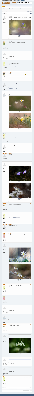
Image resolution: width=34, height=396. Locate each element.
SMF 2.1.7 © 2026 (3, 394)
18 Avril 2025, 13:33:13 (10, 284)
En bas (3, 13)
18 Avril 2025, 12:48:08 (11, 243)
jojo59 (16, 8)
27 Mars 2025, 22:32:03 (10, 153)
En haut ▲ (31, 394)
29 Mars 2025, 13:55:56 (10, 203)
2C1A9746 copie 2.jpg (20, 262)
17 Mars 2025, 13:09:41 (10, 72)
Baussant (15, 8)
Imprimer (31, 13)
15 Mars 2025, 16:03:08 (10, 40)
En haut (3, 387)
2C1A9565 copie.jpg (20, 181)
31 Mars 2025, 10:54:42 (10, 224)
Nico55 (12, 8)
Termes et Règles (28, 394)
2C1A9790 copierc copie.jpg (20, 279)
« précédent (28, 11)
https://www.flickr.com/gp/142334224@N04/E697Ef (13, 88)
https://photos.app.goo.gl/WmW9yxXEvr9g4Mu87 (16, 66)
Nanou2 (4, 15)
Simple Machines (6, 394)
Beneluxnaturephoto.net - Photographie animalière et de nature (9, 3)
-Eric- (13, 8)
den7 (4, 233)
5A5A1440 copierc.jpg (20, 35)
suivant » (30, 11)
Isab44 (4, 82)
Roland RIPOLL (5, 153)
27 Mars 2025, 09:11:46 (10, 132)
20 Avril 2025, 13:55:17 (10, 324)
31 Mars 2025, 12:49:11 (10, 233)
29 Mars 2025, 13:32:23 (11, 162)
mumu (4, 144)
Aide (26, 394)
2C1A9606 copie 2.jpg (20, 198)
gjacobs (4, 132)
